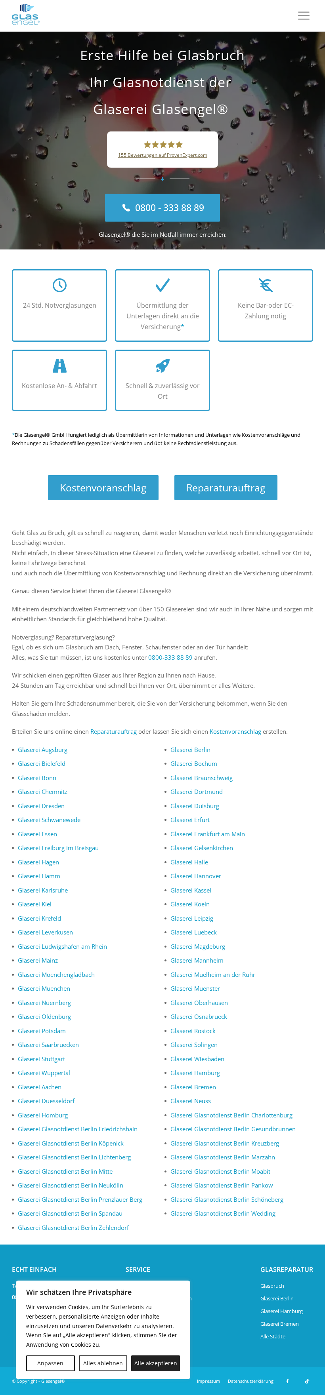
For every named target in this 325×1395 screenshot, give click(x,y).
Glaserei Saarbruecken (48, 1045)
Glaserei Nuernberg (44, 1003)
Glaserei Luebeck (193, 932)
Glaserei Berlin (190, 750)
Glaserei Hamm (39, 876)
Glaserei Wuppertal (44, 1073)
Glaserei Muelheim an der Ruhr (212, 974)
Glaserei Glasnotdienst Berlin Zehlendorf (73, 1227)
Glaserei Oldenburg (44, 1016)
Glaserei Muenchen (44, 988)
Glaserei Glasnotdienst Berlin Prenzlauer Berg (80, 1199)
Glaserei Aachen (39, 1087)
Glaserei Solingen (194, 1045)
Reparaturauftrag (226, 487)
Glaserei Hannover (195, 876)
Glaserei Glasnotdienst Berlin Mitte (65, 1171)
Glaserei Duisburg (194, 806)
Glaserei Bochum (193, 763)
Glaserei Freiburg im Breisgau (58, 848)
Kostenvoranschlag (103, 487)
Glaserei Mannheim (197, 960)
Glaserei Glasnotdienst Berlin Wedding (222, 1213)
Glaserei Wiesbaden (197, 1059)
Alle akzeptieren (155, 1363)
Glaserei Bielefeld (41, 763)
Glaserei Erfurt (190, 820)
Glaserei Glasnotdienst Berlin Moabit (220, 1171)
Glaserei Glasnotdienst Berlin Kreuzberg (224, 1143)
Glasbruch (272, 1285)
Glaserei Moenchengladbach (56, 974)
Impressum (208, 1381)
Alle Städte (272, 1336)
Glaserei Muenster (195, 988)
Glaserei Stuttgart (41, 1059)
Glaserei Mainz (38, 960)
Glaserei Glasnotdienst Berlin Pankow (221, 1185)
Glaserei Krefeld (39, 918)
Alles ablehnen (103, 1363)
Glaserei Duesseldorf (46, 1101)
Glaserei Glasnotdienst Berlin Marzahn (222, 1157)
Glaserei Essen (37, 834)
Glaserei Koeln (190, 904)
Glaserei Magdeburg (197, 946)
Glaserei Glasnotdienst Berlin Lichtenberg (74, 1157)
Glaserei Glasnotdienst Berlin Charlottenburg (231, 1115)
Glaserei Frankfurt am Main (207, 834)
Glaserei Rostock (193, 1031)
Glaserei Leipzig (191, 918)
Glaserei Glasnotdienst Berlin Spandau (70, 1213)
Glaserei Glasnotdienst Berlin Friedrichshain (78, 1129)
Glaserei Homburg (43, 1115)
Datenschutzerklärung (250, 1381)
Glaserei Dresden (41, 806)
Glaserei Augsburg (42, 750)
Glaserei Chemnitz (42, 792)
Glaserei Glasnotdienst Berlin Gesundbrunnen (233, 1129)
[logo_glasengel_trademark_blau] (26, 15)
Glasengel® (53, 1381)
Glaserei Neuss (190, 1101)
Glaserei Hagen (38, 862)
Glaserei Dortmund (196, 792)
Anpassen (50, 1363)
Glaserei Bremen (193, 1087)
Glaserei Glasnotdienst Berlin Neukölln (70, 1185)
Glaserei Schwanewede (49, 820)
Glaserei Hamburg (195, 1073)
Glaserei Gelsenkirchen (201, 848)
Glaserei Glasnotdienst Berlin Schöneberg (226, 1199)
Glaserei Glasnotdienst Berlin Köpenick (71, 1143)
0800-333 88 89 (170, 657)
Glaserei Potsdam (42, 1031)
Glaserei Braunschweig (201, 778)
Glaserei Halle (189, 862)
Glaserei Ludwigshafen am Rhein (62, 946)
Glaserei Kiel (35, 904)
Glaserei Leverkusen (45, 932)
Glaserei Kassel (190, 890)
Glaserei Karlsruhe (43, 890)
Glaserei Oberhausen (199, 1003)
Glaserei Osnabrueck (198, 1016)
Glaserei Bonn (37, 778)
